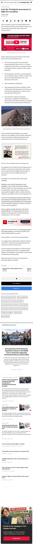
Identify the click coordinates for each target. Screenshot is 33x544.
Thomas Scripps (4, 14)
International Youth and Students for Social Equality (16, 201)
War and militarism (22, 297)
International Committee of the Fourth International (14, 308)
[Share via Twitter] (7, 20)
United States (18, 312)
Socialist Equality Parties (19, 199)
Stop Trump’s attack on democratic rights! (12, 301)
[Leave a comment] (26, 20)
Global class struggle (7, 312)
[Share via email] (18, 20)
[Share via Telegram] (14, 20)
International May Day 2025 (8, 297)
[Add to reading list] (30, 20)
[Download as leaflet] (22, 20)
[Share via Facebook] (3, 20)
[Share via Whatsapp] (11, 20)
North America (5, 316)
